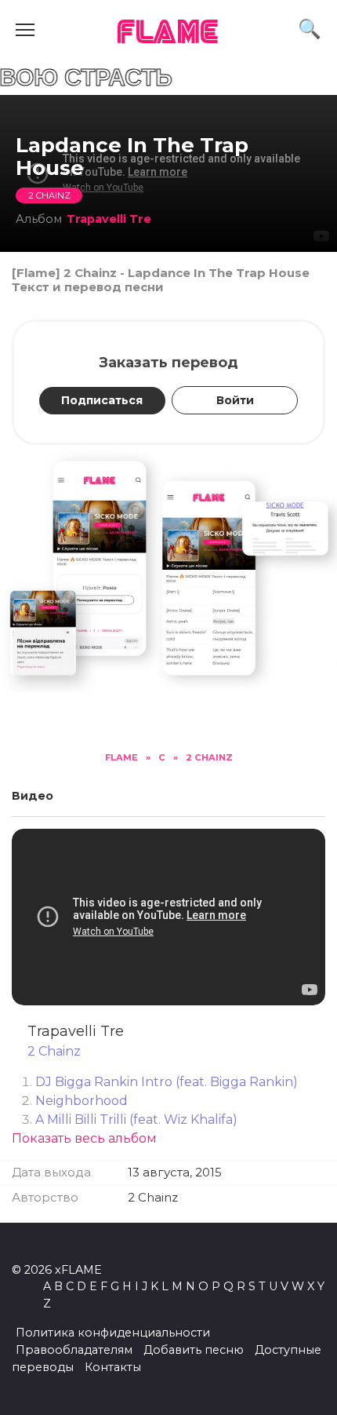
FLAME (168, 33)
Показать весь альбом (84, 1138)
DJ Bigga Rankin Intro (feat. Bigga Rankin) (166, 1081)
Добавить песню (193, 1350)
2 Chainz (49, 195)
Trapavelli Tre (109, 219)
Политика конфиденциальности (113, 1333)
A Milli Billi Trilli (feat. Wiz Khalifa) (136, 1119)
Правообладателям (74, 1350)
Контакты (113, 1367)
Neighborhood (81, 1100)
